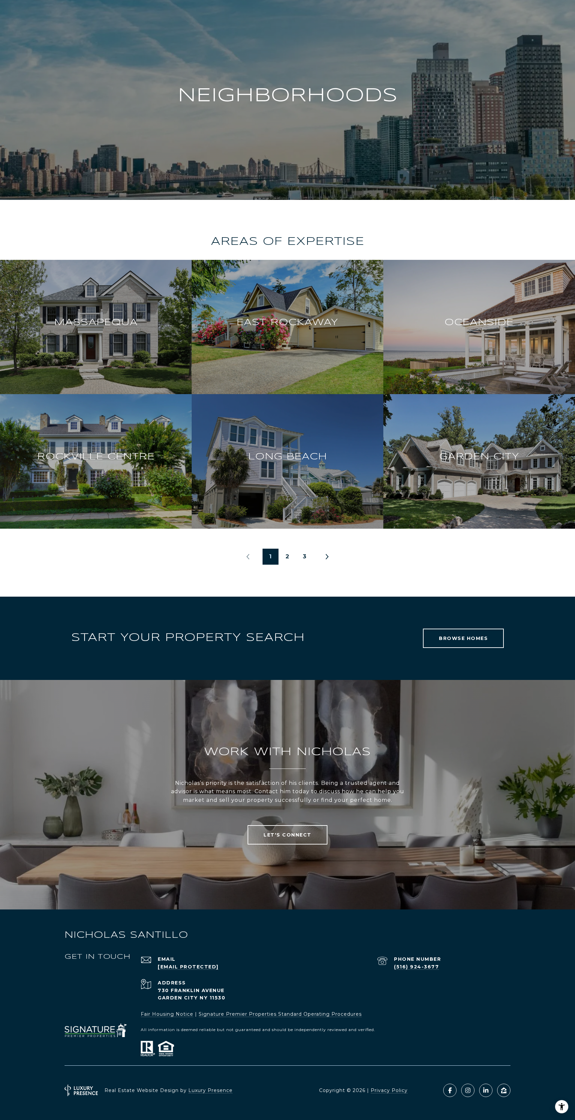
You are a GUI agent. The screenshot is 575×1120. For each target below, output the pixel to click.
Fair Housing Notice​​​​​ (167, 1014)
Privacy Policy (389, 1090)
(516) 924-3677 (416, 967)
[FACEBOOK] (450, 1090)
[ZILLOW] (503, 1090)
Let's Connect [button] (287, 835)
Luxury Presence (210, 1090)
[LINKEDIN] (485, 1090)
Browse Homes (463, 638)
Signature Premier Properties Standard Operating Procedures (280, 1014)
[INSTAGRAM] (468, 1090)
